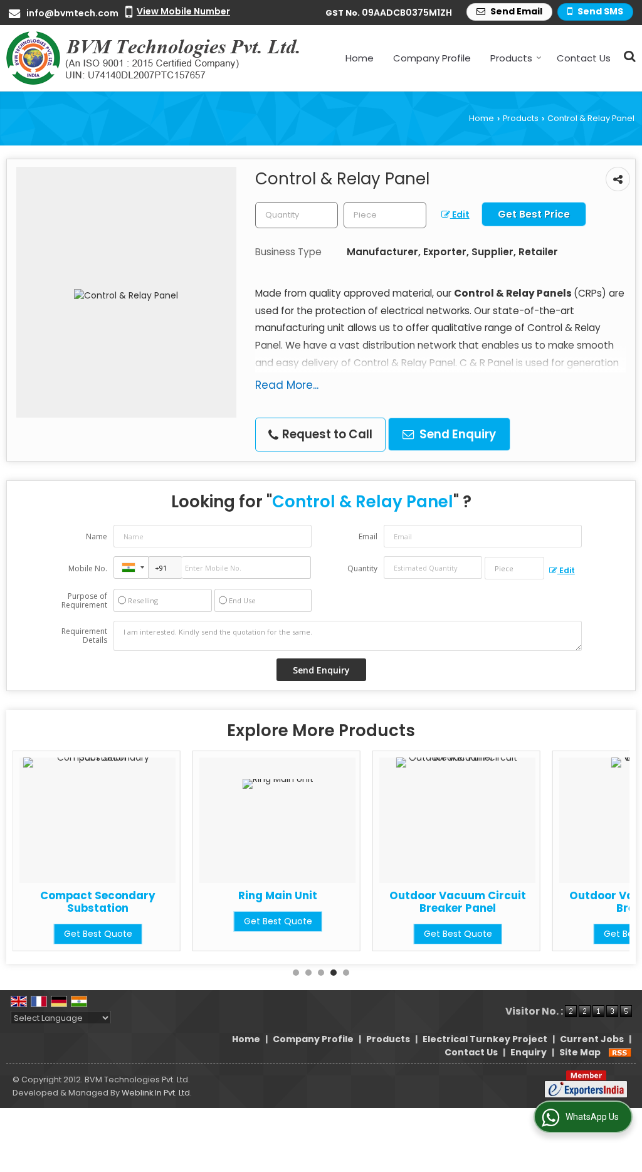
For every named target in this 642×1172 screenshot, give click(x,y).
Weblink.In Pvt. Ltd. (157, 1092)
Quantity (362, 568)
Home (359, 58)
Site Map (580, 1052)
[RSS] (620, 1052)
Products (511, 58)
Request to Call (326, 434)
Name (96, 536)
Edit (460, 214)
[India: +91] (131, 567)
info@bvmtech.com (72, 13)
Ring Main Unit (151, 895)
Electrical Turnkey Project (485, 1039)
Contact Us (584, 58)
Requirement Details (84, 636)
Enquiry (528, 1052)
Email (368, 536)
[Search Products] (628, 56)
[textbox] (385, 215)
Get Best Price (534, 214)
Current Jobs (592, 1039)
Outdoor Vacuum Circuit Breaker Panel (331, 902)
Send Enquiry (456, 434)
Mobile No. (87, 568)
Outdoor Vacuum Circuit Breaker (511, 902)
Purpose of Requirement (84, 601)
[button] (183, 11)
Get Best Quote (151, 921)
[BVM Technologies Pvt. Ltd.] (154, 58)
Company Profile (432, 58)
